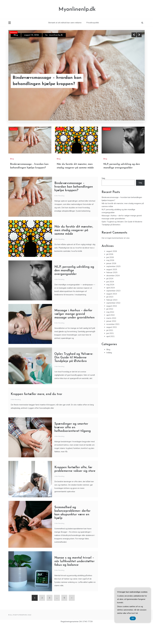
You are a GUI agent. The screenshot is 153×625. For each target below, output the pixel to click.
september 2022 (113, 303)
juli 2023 (109, 297)
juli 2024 (109, 278)
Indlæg (109, 353)
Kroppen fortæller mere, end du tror (36, 394)
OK (133, 618)
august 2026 (111, 251)
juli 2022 (109, 309)
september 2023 (113, 291)
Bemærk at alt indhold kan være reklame (65, 22)
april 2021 (110, 336)
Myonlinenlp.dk (77, 9)
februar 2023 (111, 300)
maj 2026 (110, 260)
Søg (103, 178)
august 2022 (111, 306)
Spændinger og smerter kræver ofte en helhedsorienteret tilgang (72, 427)
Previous (133, 34)
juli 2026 (109, 254)
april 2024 (110, 288)
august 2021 (111, 327)
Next (139, 34)
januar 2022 (111, 321)
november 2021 (113, 324)
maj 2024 (110, 285)
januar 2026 (111, 263)
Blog (16, 35)
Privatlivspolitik (92, 22)
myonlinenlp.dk (52, 35)
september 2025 (113, 266)
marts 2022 (111, 318)
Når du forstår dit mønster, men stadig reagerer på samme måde (52, 81)
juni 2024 (110, 282)
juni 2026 (110, 257)
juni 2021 (110, 333)
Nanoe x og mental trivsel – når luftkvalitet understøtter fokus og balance (74, 561)
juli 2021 (109, 330)
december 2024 (113, 276)
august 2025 (111, 269)
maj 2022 (110, 312)
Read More (135, 81)
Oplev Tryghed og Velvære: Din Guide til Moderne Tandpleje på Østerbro (73, 358)
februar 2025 (111, 272)
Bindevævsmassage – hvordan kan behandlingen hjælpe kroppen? (73, 187)
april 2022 (110, 315)
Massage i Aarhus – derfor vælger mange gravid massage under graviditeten (74, 314)
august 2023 (111, 294)
